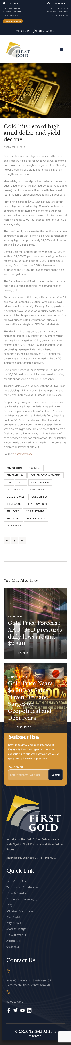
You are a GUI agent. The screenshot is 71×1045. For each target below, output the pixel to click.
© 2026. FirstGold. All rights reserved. (35, 1033)
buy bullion (14, 468)
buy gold (34, 468)
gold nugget (15, 489)
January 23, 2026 (17, 677)
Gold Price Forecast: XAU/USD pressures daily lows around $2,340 (35, 633)
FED (9, 482)
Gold (21, 482)
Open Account (48, 31)
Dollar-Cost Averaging (45, 475)
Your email (15, 767)
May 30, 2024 (15, 616)
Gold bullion (40, 482)
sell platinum (35, 511)
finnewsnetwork (22, 453)
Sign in (25, 31)
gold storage (15, 496)
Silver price (14, 525)
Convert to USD (13, 21)
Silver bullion (36, 518)
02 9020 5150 (14, 1001)
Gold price (37, 489)
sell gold (13, 511)
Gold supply (39, 496)
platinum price (37, 504)
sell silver (13, 518)
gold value (14, 504)
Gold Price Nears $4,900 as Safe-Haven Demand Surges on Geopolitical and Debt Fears (30, 700)
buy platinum (15, 475)
